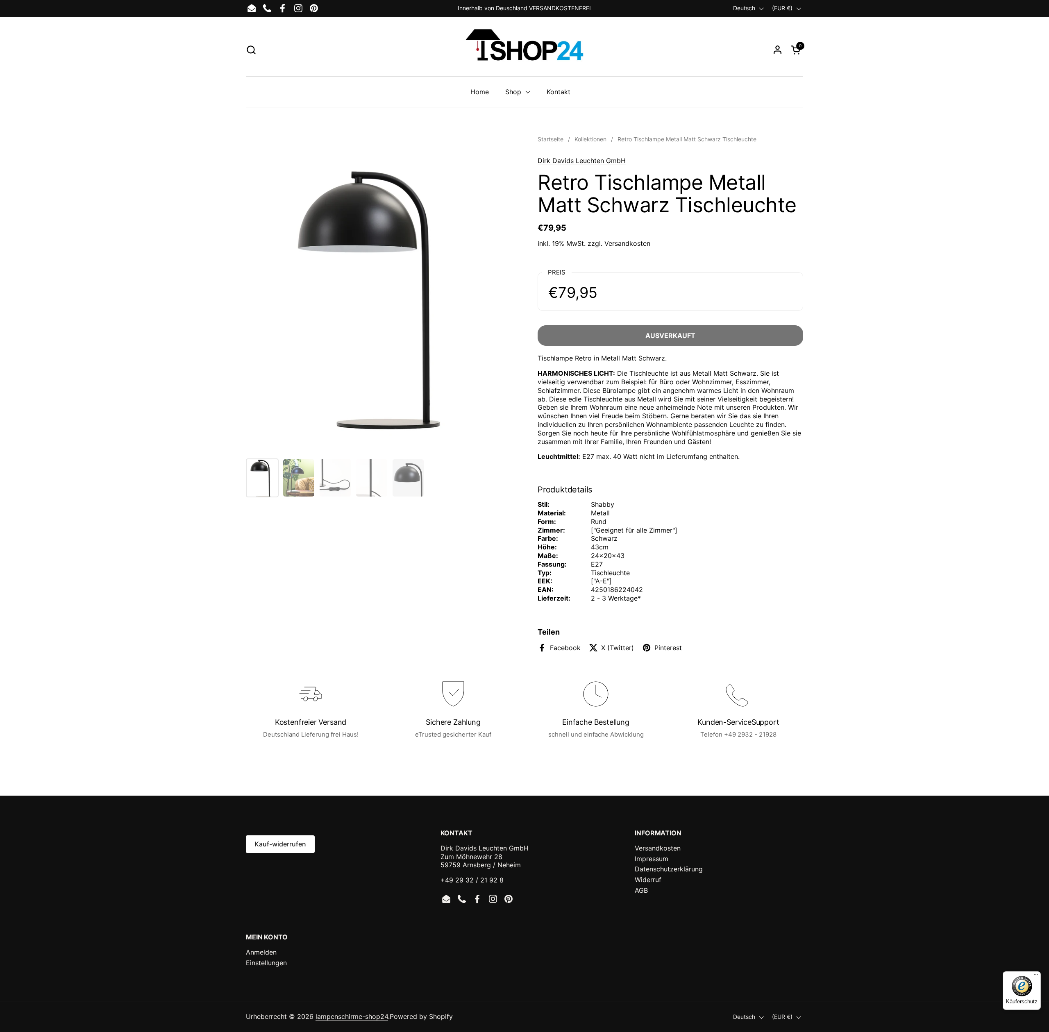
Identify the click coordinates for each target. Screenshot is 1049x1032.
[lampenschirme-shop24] (524, 49)
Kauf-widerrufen (280, 844)
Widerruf (648, 879)
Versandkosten (627, 243)
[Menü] (1036, 976)
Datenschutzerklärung (669, 869)
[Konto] (777, 50)
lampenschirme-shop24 (352, 1016)
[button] (251, 50)
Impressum (651, 859)
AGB (641, 890)
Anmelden (261, 952)
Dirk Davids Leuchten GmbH (582, 161)
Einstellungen (266, 963)
